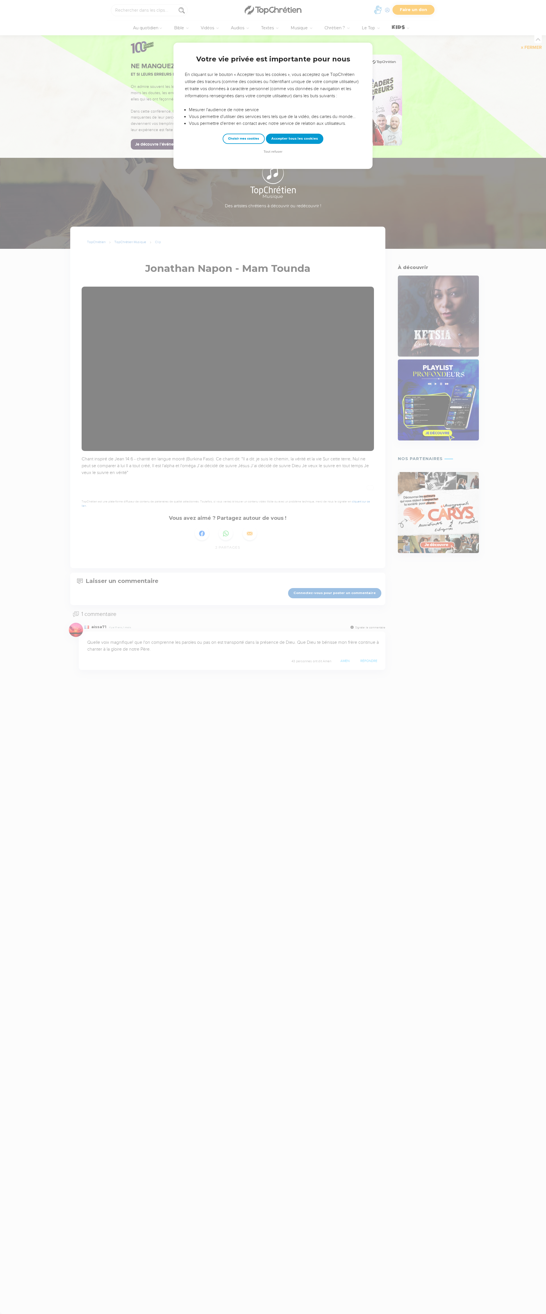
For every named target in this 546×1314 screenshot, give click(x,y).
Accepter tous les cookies (294, 138)
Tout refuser (273, 152)
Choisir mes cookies (243, 138)
